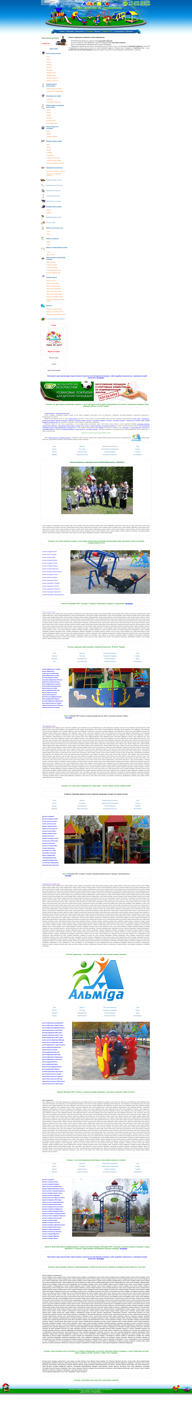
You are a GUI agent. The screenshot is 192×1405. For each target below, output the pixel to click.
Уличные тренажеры (110, 452)
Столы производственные (53, 270)
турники (77, 425)
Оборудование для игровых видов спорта (55, 106)
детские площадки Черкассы (50, 566)
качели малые (145, 418)
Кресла (48, 131)
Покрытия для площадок (54, 167)
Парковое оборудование (54, 141)
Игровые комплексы (52, 78)
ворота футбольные (144, 425)
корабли (84, 420)
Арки (47, 144)
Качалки (48, 62)
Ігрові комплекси (82, 661)
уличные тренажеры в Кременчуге (51, 592)
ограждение (125, 427)
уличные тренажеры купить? (50, 574)
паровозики (64, 420)
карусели (89, 420)
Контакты (129, 31)
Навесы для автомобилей (53, 288)
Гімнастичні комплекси (109, 653)
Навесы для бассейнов (52, 283)
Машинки (49, 64)
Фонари (48, 147)
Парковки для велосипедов (54, 185)
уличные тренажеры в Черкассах (51, 589)
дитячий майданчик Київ (50, 677)
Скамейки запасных (51, 136)
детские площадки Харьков (49, 560)
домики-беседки (130, 420)
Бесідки (138, 656)
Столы (48, 252)
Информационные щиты (53, 217)
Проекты (97, 31)
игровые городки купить (49, 826)
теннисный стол (71, 427)
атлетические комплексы (108, 425)
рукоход (87, 425)
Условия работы (119, 31)
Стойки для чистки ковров (53, 160)
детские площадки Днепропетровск (52, 571)
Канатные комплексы (52, 80)
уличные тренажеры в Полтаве (50, 586)
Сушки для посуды (51, 265)
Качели (48, 59)
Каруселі (82, 653)
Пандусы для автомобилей (53, 309)
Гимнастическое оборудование (51, 85)
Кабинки (48, 212)
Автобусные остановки (53, 201)
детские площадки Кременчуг (50, 569)
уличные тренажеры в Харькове (51, 583)
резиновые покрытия (67, 429)
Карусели (49, 67)
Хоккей (48, 112)
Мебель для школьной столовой (56, 247)
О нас (53, 325)
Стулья (48, 234)
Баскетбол (49, 118)
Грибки (48, 210)
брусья (82, 425)
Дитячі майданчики (53, 370)
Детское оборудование (53, 53)
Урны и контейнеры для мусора (55, 163)
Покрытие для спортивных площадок (53, 174)
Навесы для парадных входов (54, 296)
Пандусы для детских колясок (54, 311)
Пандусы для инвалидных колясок (56, 314)
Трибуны (48, 134)
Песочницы (49, 70)
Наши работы (79, 31)
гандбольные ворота (47, 427)
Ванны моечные (50, 262)
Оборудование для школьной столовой (55, 258)
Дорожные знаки (51, 72)
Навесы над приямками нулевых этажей (55, 300)
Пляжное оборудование (53, 206)
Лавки (137, 659)
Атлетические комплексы (53, 102)
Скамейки (49, 152)
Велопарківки (138, 661)
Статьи (53, 364)
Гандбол (48, 115)
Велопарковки (138, 454)
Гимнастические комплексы (54, 88)
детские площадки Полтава (49, 563)
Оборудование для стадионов (52, 127)
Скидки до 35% (107, 31)
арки (96, 427)
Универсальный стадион (53, 180)
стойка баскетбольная (60, 427)
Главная (62, 31)
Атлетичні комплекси (110, 661)
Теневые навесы (51, 277)
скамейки (100, 427)
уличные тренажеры (95, 425)
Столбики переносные (53, 196)
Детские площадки (49, 413)
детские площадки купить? (62, 413)
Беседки (48, 150)
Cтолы (48, 231)
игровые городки (53, 422)
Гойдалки (54, 656)
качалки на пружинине (48, 420)
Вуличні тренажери (110, 659)
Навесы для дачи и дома (53, 286)
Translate (55, 3)
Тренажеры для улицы (53, 96)
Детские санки (50, 222)
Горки (48, 57)
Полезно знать (53, 357)
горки (134, 418)
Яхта (54, 661)
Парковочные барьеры (53, 190)
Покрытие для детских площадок (55, 171)
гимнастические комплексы (49, 425)
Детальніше (68, 717)
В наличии (89, 31)
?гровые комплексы (82, 808)
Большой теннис (50, 120)
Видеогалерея (54, 351)
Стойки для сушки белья (53, 158)
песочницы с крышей (119, 420)
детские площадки (73, 418)
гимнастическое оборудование (66, 425)
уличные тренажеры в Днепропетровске (53, 594)
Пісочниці (82, 656)
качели (138, 418)
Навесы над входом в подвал (54, 294)
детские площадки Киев (48, 557)
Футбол (48, 110)
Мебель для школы (52, 238)
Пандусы (49, 305)
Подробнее (100, 378)
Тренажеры (49, 99)
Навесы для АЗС (51, 280)
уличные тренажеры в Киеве (50, 580)
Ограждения (49, 155)
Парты (48, 242)
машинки (58, 420)
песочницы (109, 420)
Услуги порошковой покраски (55, 319)
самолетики (78, 420)
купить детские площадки (49, 554)
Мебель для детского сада (54, 228)
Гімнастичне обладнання (110, 656)
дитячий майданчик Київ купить (52, 1032)
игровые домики (139, 420)
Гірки (54, 653)
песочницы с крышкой (99, 420)
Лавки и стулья (50, 254)
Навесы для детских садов (53, 291)
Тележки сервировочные (53, 273)
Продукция (70, 31)
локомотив (71, 420)
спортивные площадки (143, 424)
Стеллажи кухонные (52, 267)
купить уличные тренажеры (49, 577)
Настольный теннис (51, 123)
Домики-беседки (51, 75)
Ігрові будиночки (82, 659)
